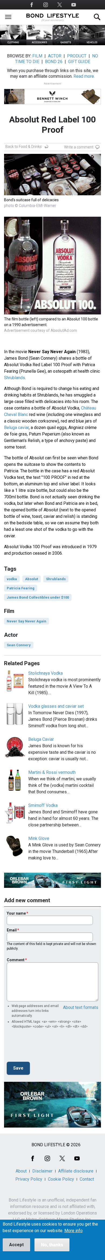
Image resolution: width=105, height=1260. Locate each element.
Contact (87, 1179)
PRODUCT (76, 56)
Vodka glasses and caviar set (56, 706)
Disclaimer (42, 1171)
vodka (12, 579)
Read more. (84, 76)
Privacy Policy (28, 1179)
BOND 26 (53, 61)
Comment (15, 960)
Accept (16, 1244)
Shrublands (14, 377)
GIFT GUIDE (79, 61)
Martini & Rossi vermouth (52, 772)
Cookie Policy (61, 1179)
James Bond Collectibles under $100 (38, 597)
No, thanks (52, 1244)
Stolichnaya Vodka (45, 673)
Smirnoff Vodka (43, 805)
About (21, 1171)
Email (12, 930)
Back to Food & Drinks (23, 146)
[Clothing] (13, 43)
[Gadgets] (65, 43)
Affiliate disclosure (75, 1171)
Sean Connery (19, 645)
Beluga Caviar (41, 739)
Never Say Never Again (26, 621)
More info (73, 1230)
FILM (37, 56)
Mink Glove (38, 838)
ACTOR (54, 56)
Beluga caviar (16, 427)
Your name (16, 913)
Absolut (31, 579)
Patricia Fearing (20, 588)
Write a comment (78, 147)
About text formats (80, 1007)
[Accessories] (39, 43)
